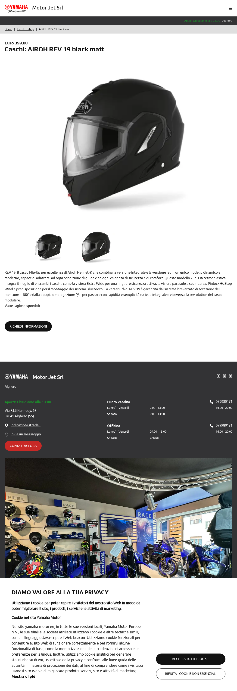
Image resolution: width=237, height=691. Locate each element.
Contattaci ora (23, 446)
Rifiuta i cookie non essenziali (190, 674)
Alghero (10, 386)
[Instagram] (224, 376)
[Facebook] (218, 376)
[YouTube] (230, 376)
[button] (230, 8)
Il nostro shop (25, 29)
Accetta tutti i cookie (190, 659)
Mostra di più (23, 676)
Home (8, 29)
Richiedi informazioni (28, 326)
